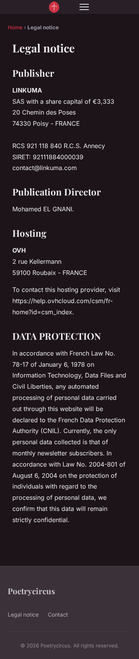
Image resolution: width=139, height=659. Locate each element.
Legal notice (23, 614)
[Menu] (84, 7)
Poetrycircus (31, 590)
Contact (58, 614)
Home (15, 27)
